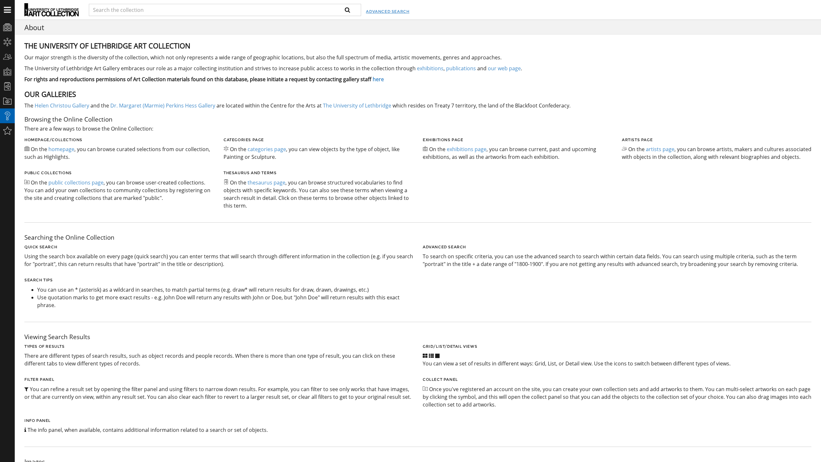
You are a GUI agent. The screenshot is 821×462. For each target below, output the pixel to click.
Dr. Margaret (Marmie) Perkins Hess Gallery (162, 105)
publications (461, 68)
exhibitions (430, 68)
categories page (267, 149)
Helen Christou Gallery (62, 105)
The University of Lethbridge (356, 105)
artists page (660, 149)
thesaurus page (266, 182)
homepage (61, 149)
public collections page (76, 182)
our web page (504, 68)
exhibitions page (467, 149)
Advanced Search (387, 11)
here (378, 79)
